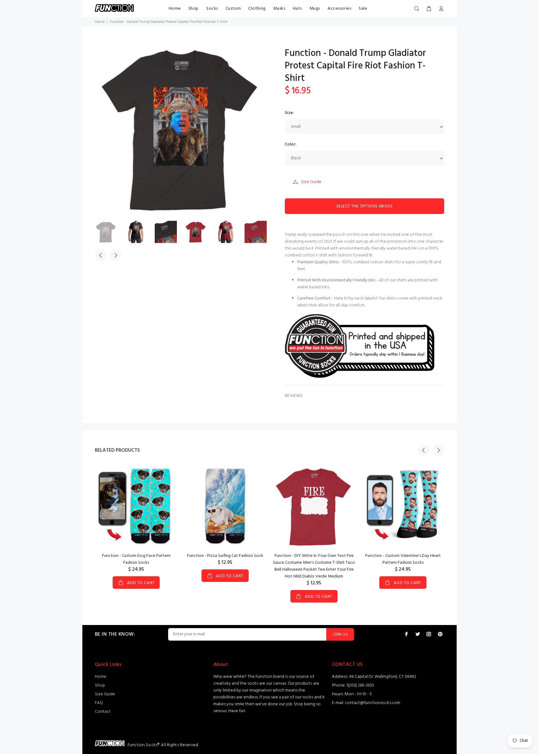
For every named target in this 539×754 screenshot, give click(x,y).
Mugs (314, 8)
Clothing (256, 8)
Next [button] (115, 255)
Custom (233, 8)
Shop (193, 8)
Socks (212, 8)
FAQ (99, 703)
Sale (363, 8)
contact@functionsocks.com (372, 703)
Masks (279, 8)
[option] (110, 232)
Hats (297, 8)
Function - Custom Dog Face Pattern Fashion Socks (136, 559)
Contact (102, 711)
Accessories (339, 8)
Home (175, 8)
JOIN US (340, 634)
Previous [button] (101, 255)
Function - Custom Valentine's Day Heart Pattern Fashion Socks (403, 559)
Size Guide (311, 182)
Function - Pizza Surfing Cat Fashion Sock (225, 555)
